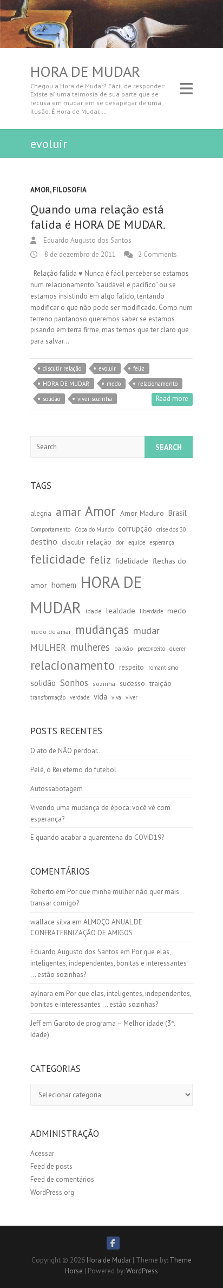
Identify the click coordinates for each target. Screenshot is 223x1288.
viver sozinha (94, 399)
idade (94, 611)
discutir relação (62, 368)
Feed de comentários (62, 1179)
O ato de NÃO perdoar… (66, 750)
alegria (40, 513)
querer (177, 648)
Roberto (42, 891)
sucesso (132, 683)
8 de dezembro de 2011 (79, 254)
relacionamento (158, 383)
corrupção (135, 528)
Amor (40, 190)
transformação (47, 697)
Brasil (177, 513)
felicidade (58, 559)
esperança (161, 542)
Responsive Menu (186, 88)
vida (100, 696)
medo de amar (50, 631)
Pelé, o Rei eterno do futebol (73, 769)
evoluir (107, 368)
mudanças (102, 629)
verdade (79, 697)
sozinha (104, 683)
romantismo (163, 667)
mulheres (90, 646)
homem (63, 584)
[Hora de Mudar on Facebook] (113, 1243)
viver (131, 697)
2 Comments (157, 254)
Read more (172, 398)
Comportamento (50, 529)
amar (68, 511)
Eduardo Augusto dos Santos (87, 240)
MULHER (48, 647)
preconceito (151, 648)
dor (120, 542)
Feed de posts (51, 1166)
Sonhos (74, 683)
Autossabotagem (56, 788)
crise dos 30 (171, 529)
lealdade (120, 611)
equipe (136, 542)
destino (43, 541)
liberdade (151, 611)
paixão (123, 648)
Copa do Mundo (94, 529)
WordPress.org (52, 1192)
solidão (51, 399)
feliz (139, 368)
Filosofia (70, 190)
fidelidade (131, 561)
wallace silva (50, 922)
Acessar (42, 1153)
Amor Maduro (142, 513)
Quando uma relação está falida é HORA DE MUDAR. (98, 217)
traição (160, 683)
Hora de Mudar (85, 71)
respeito (131, 667)
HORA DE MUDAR (66, 383)
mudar (146, 630)
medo (114, 383)
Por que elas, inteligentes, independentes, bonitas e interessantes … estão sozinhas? (108, 963)
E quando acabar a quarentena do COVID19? (97, 837)
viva (116, 697)
